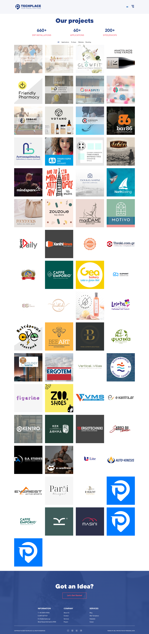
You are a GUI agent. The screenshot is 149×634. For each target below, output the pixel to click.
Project (66, 622)
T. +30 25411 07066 (43, 613)
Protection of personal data (125, 630)
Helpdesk (92, 619)
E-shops (73, 42)
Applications (65, 42)
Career (92, 622)
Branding (88, 42)
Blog (91, 613)
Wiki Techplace (94, 616)
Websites (81, 42)
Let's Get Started (74, 596)
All (58, 42)
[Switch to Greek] (127, 7)
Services (66, 619)
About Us (66, 613)
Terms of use (111, 630)
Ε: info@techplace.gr (44, 619)
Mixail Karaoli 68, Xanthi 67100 (47, 622)
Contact (66, 616)
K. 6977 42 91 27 (43, 616)
